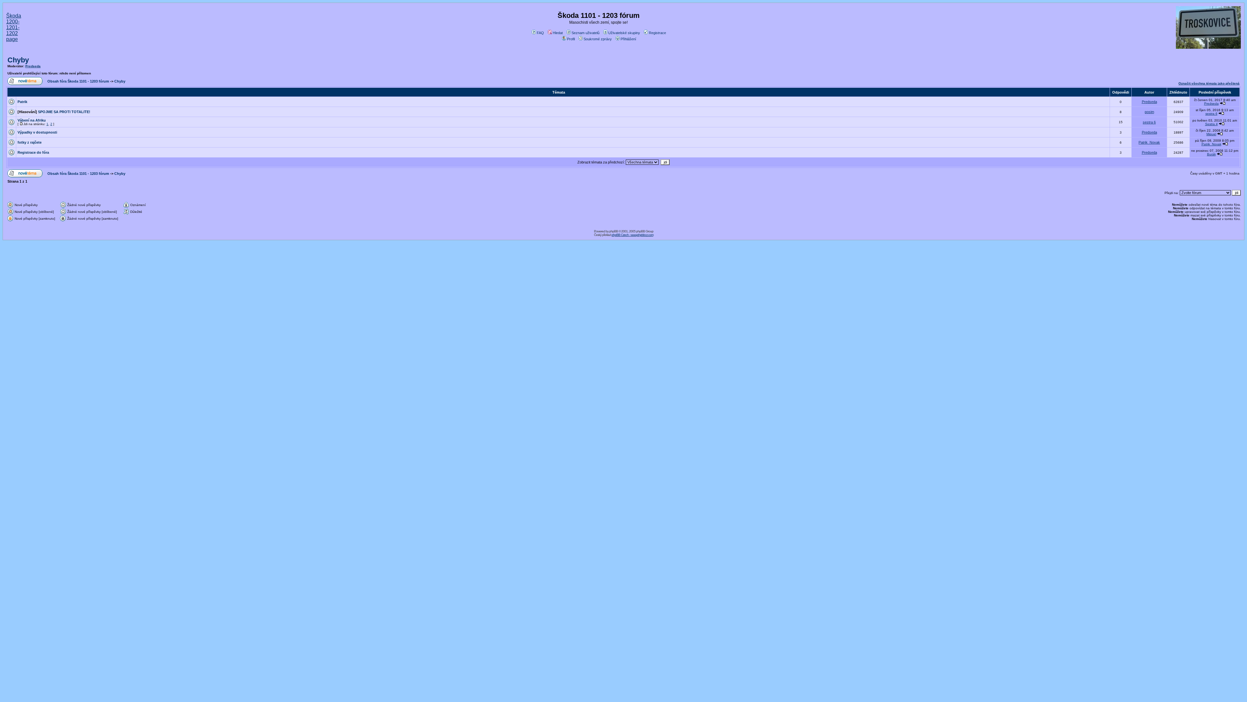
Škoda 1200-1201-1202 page (13, 27)
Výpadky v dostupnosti (37, 132)
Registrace (657, 33)
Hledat (558, 33)
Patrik (22, 102)
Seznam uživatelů (585, 33)
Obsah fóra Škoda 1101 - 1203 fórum (78, 81)
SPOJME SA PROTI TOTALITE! (64, 112)
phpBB (613, 231)
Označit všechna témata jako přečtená (1209, 83)
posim (1149, 112)
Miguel (1211, 134)
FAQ (540, 33)
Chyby (18, 60)
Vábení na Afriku (32, 120)
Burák (1211, 154)
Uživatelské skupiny (624, 33)
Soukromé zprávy (598, 39)
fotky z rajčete (30, 142)
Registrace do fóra (33, 152)
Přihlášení (628, 39)
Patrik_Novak (1149, 142)
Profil (571, 39)
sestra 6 (1211, 113)
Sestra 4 (1211, 124)
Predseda (33, 66)
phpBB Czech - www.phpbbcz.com (632, 235)
